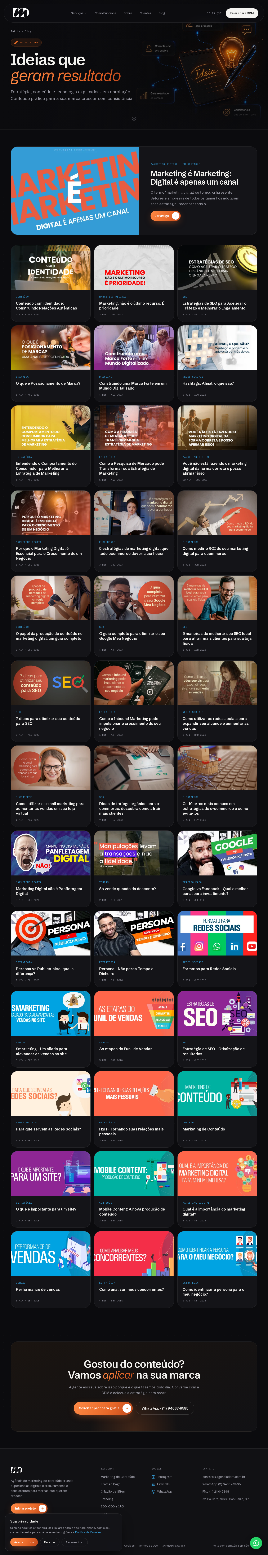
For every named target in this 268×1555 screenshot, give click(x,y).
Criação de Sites (113, 1491)
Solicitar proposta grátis (99, 1408)
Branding (107, 1499)
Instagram (164, 1477)
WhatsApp (164, 1491)
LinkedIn (163, 1484)
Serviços (77, 13)
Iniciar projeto (25, 1508)
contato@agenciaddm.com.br (223, 1477)
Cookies (129, 1545)
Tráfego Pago (111, 1484)
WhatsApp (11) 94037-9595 (221, 1484)
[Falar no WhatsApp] (256, 1543)
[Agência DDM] (21, 13)
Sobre (128, 13)
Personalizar (75, 1542)
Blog (162, 13)
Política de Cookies (88, 1532)
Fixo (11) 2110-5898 (215, 1491)
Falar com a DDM (242, 13)
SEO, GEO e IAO (112, 1506)
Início (15, 31)
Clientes (145, 13)
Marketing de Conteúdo (118, 1477)
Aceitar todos (24, 1542)
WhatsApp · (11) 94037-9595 (165, 1408)
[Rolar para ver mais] (134, 119)
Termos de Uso (148, 1545)
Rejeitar (49, 1542)
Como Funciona (105, 13)
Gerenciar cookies (173, 1545)
